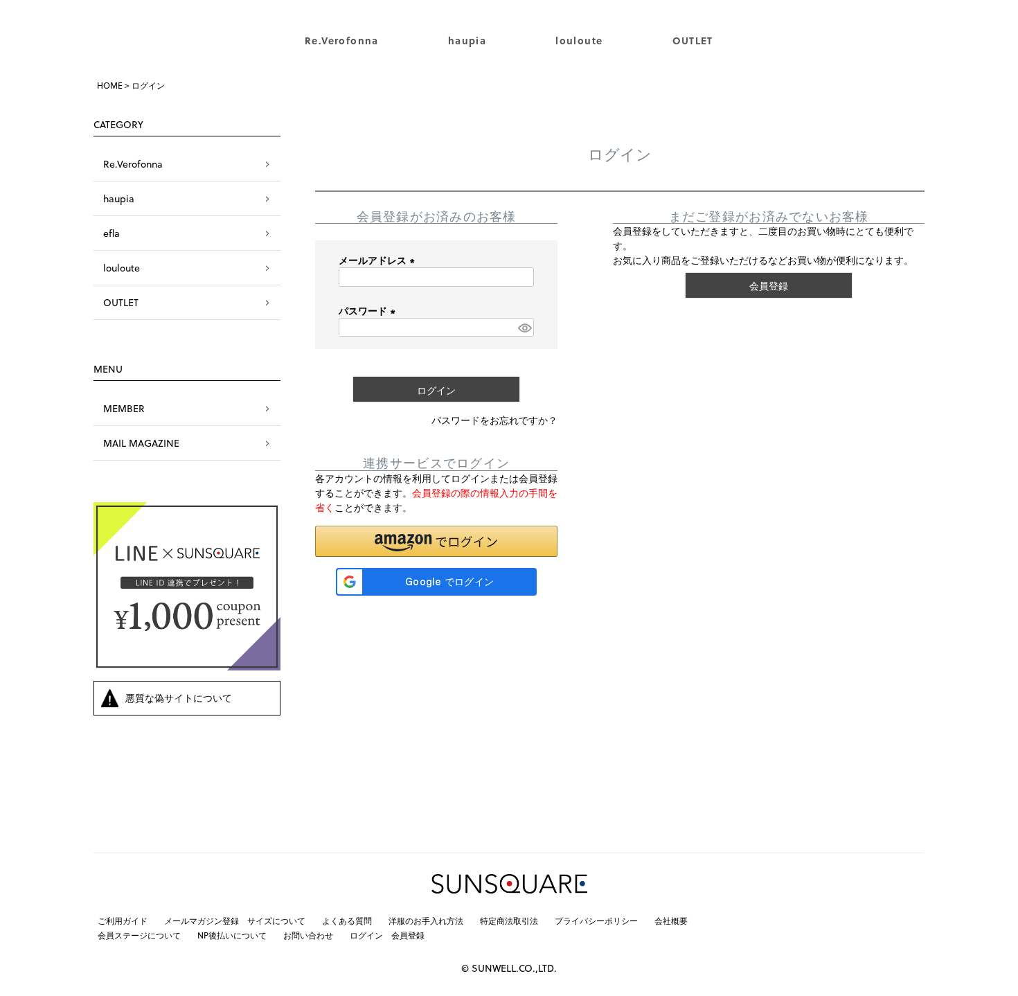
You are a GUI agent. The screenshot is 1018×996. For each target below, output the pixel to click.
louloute (578, 40)
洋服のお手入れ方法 (426, 920)
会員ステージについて (139, 935)
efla (111, 233)
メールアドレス (379, 260)
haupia (467, 40)
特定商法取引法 (509, 920)
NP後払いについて (232, 935)
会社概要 (671, 920)
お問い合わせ (308, 935)
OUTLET (692, 40)
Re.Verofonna (342, 40)
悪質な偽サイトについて (178, 698)
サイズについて (276, 920)
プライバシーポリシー (596, 920)
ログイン (366, 935)
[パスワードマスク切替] (524, 328)
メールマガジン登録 (201, 920)
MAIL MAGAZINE (141, 443)
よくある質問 (347, 920)
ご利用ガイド (123, 920)
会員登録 (408, 935)
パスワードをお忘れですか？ (494, 420)
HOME (110, 85)
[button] (436, 541)
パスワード (369, 310)
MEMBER (124, 408)
